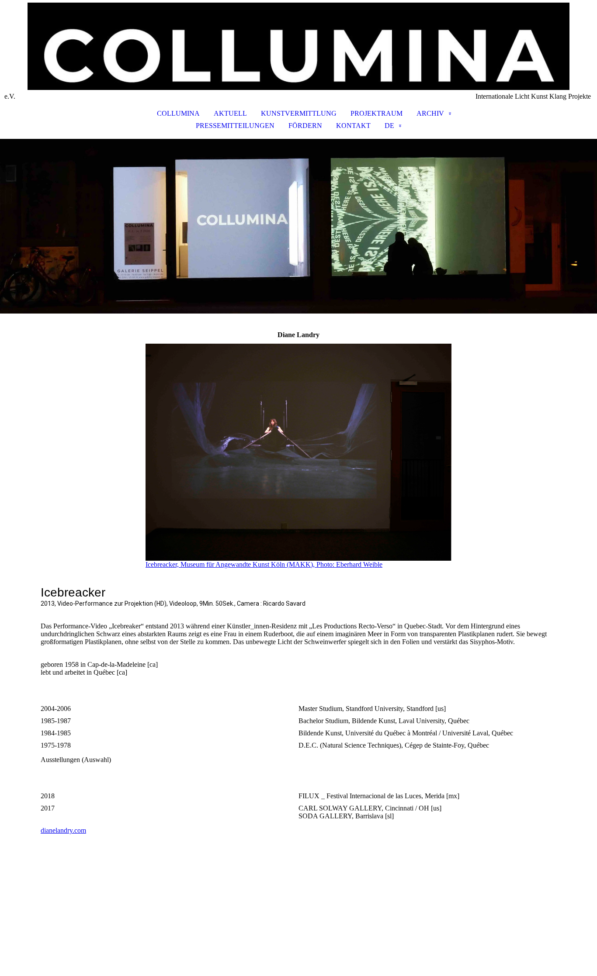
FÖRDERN (305, 125)
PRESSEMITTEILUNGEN (235, 125)
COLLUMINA (178, 113)
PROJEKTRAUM (377, 113)
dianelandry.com (63, 830)
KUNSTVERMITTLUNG (299, 113)
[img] (298, 46)
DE (389, 125)
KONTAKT (353, 125)
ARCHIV (430, 113)
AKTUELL (230, 113)
